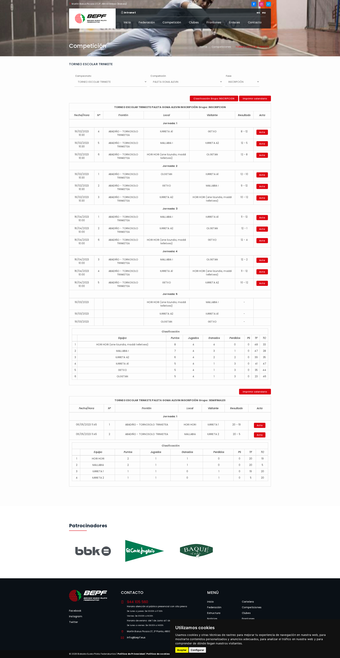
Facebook (75, 610)
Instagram (75, 616)
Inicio (127, 22)
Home (203, 47)
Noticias (212, 618)
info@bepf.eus (136, 637)
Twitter (73, 622)
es (258, 12)
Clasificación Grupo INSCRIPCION (214, 98)
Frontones (213, 22)
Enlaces (234, 22)
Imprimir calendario (255, 98)
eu (264, 12)
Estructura (213, 613)
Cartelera (248, 601)
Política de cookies (158, 653)
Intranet (129, 12)
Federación (147, 22)
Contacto (255, 22)
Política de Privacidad (131, 653)
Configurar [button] (197, 649)
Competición (172, 22)
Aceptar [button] (182, 649)
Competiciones (221, 47)
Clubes (194, 22)
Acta (262, 132)
